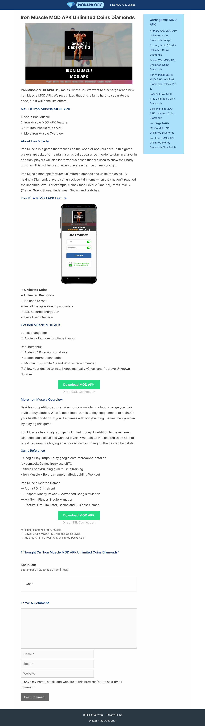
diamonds (39, 529)
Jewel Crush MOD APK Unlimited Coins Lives (52, 533)
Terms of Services (93, 714)
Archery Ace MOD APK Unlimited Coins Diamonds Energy (163, 35)
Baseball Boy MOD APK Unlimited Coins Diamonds (162, 98)
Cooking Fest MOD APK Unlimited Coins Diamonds (162, 113)
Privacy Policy (114, 714)
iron (48, 529)
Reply (65, 569)
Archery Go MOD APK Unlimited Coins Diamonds (163, 50)
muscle (57, 529)
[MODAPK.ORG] (86, 5)
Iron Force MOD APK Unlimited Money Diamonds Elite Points (163, 142)
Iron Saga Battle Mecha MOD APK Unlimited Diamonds (162, 128)
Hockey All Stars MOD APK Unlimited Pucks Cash (55, 537)
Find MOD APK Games (122, 4)
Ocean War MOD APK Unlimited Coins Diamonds (163, 65)
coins (28, 529)
